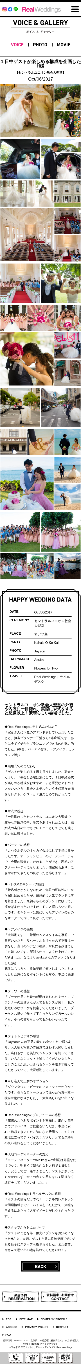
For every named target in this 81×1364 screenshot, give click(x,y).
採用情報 (60, 1327)
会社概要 (52, 1319)
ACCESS (9, 1327)
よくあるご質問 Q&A (6, 1335)
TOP (6, 1319)
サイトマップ (24, 1319)
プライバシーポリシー (35, 1327)
